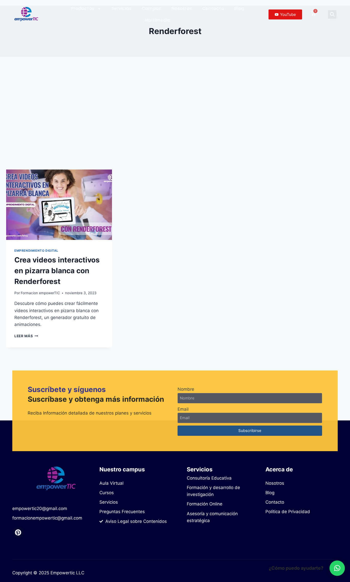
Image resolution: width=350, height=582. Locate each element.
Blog (239, 8)
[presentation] (59, 205)
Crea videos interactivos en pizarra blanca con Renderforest (57, 271)
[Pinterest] (18, 532)
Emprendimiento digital (36, 250)
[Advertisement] (175, 113)
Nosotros (181, 8)
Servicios (121, 8)
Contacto (213, 8)
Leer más (26, 336)
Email (183, 409)
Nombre (186, 389)
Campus (151, 8)
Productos (82, 8)
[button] (332, 14)
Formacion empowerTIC (40, 293)
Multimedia (157, 20)
